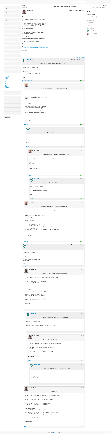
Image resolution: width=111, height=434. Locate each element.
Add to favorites (91, 22)
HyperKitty (55, 432)
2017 (6, 44)
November (7, 76)
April (6, 85)
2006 (6, 106)
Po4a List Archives (9, 2)
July (5, 81)
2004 (6, 114)
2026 (6, 8)
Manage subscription (92, 16)
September (7, 78)
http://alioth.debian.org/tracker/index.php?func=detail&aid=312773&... (36, 47)
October (6, 77)
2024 (6, 16)
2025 (6, 12)
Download (7, 119)
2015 (6, 52)
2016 (6, 48)
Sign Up (104, 2)
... (23, 68)
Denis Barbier (30, 59)
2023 (6, 20)
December (7, 74)
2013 (6, 60)
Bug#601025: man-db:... (27, 7)
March (6, 86)
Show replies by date (80, 57)
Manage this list (91, 2)
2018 (6, 40)
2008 (6, 98)
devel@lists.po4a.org (91, 14)
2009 (6, 94)
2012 (6, 64)
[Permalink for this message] (84, 11)
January (6, 89)
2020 (6, 32)
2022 (6, 24)
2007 (6, 102)
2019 (6, 36)
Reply (24, 54)
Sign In (99, 2)
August (6, 80)
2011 (6, 68)
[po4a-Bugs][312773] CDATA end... (99, 7)
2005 (6, 110)
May (6, 83)
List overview (7, 117)
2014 (6, 56)
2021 (6, 28)
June (6, 82)
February (7, 87)
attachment (29, 80)
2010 (6, 72)
